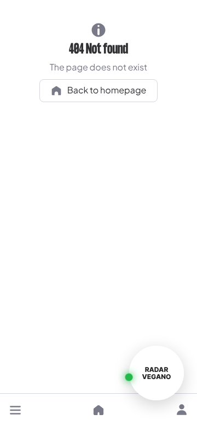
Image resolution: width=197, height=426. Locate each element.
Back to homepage (107, 90)
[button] (15, 410)
